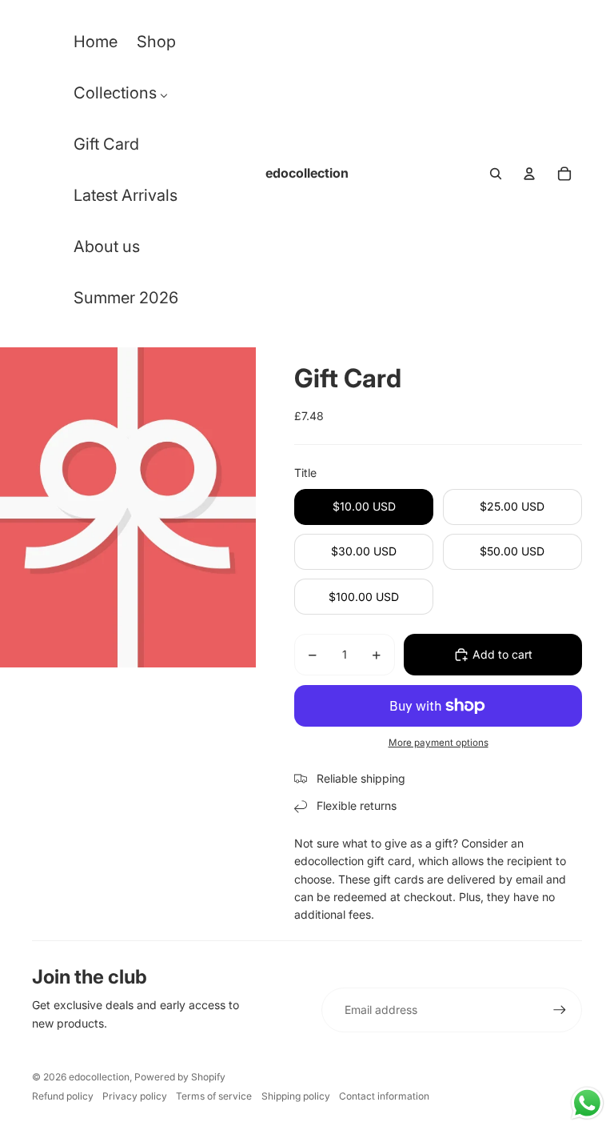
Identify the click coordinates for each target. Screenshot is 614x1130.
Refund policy (63, 1096)
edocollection (99, 1077)
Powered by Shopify (179, 1077)
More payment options (438, 742)
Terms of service (214, 1096)
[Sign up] (559, 1010)
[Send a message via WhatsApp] (587, 1103)
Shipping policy (295, 1096)
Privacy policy (134, 1096)
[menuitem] (95, 45)
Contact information (384, 1096)
